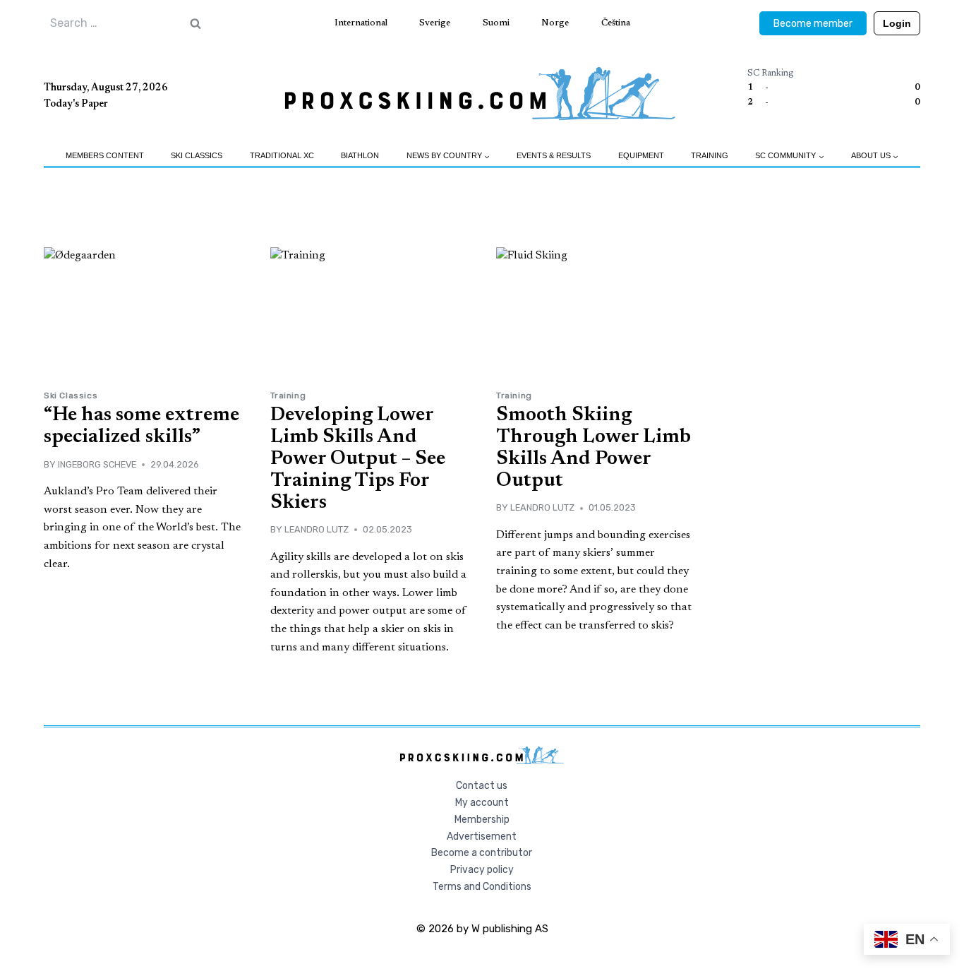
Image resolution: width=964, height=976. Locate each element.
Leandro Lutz (316, 529)
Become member (812, 24)
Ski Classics (196, 155)
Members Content (105, 155)
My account (482, 803)
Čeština (615, 23)
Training (709, 155)
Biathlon (360, 155)
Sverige (434, 23)
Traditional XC (282, 155)
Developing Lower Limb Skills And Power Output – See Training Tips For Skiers (357, 458)
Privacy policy (482, 870)
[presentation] (143, 313)
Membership (482, 820)
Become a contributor (481, 853)
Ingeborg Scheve (97, 464)
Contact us (481, 786)
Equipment (641, 155)
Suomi (496, 23)
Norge (555, 23)
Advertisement (482, 837)
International (361, 23)
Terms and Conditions (482, 887)
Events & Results (554, 155)
